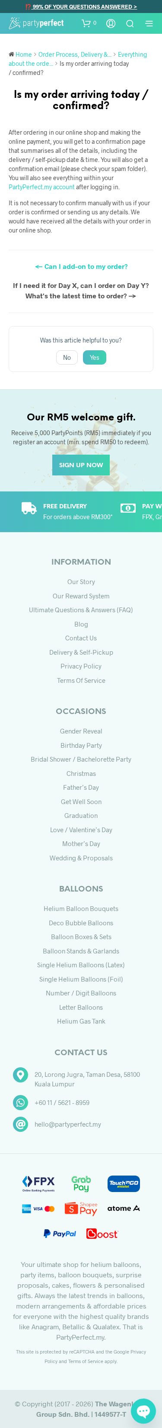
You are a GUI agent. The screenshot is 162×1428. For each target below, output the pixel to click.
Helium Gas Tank (81, 1021)
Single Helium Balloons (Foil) (81, 979)
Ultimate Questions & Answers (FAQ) (81, 610)
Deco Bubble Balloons (81, 923)
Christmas (81, 773)
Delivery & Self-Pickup (81, 652)
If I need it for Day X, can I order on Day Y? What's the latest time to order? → (81, 290)
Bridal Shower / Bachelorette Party (81, 759)
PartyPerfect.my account (42, 187)
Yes (94, 357)
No (67, 357)
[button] (89, 23)
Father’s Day (81, 787)
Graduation (81, 815)
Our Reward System (81, 596)
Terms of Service (81, 680)
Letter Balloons (81, 1007)
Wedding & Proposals (81, 858)
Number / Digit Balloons (81, 993)
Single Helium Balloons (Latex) (81, 965)
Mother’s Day (81, 843)
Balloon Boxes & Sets (81, 936)
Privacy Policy (81, 666)
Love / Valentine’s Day (81, 830)
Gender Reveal (81, 731)
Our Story (81, 581)
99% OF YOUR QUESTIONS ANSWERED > (84, 6)
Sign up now (81, 465)
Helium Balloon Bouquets (81, 908)
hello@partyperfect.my (68, 1124)
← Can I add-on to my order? (81, 266)
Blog (81, 624)
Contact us (81, 638)
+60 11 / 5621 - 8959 (62, 1102)
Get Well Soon (81, 801)
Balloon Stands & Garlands (81, 951)
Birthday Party (81, 745)
